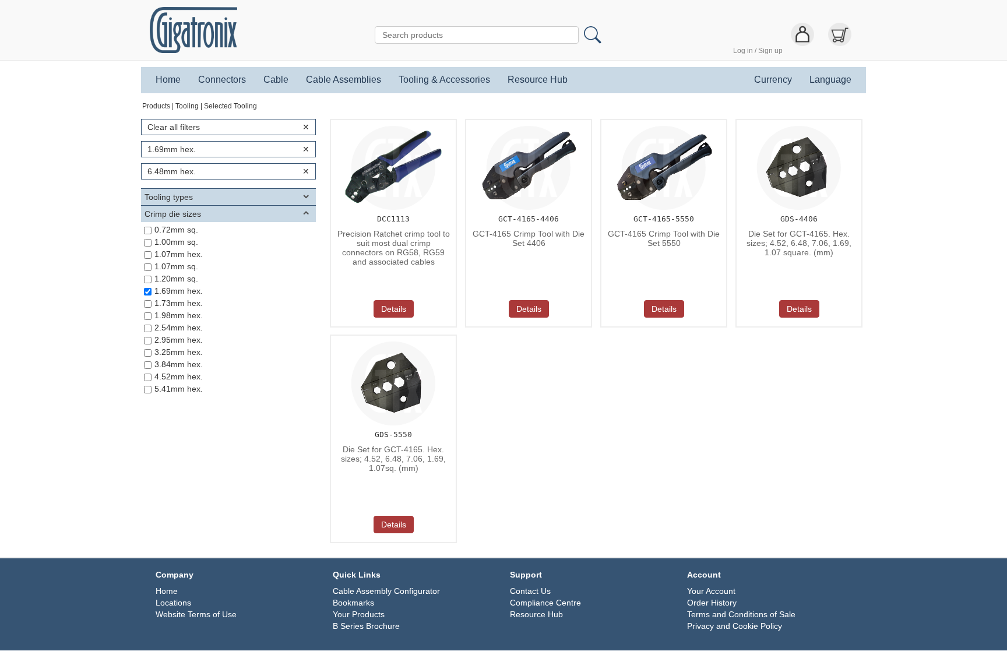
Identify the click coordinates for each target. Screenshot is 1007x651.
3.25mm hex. (178, 352)
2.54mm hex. (178, 327)
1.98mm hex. (178, 315)
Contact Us (530, 591)
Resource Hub (538, 80)
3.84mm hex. (178, 364)
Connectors (222, 80)
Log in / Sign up (758, 51)
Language (830, 80)
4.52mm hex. (178, 376)
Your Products (359, 614)
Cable (275, 80)
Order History (712, 602)
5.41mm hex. (178, 388)
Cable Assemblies (343, 80)
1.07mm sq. (176, 266)
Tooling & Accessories (444, 80)
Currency (773, 80)
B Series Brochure (366, 626)
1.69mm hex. (178, 290)
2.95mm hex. (178, 339)
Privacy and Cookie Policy (734, 626)
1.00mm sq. (176, 242)
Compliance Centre (545, 602)
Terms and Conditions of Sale (741, 614)
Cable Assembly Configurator (386, 591)
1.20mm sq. (176, 278)
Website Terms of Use (196, 614)
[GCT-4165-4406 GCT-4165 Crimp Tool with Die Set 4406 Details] (526, 123)
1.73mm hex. (178, 303)
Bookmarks (353, 602)
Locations (173, 602)
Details (393, 309)
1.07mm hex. (178, 254)
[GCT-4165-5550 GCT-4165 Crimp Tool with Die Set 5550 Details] (662, 123)
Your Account (711, 591)
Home (168, 80)
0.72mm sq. (176, 229)
